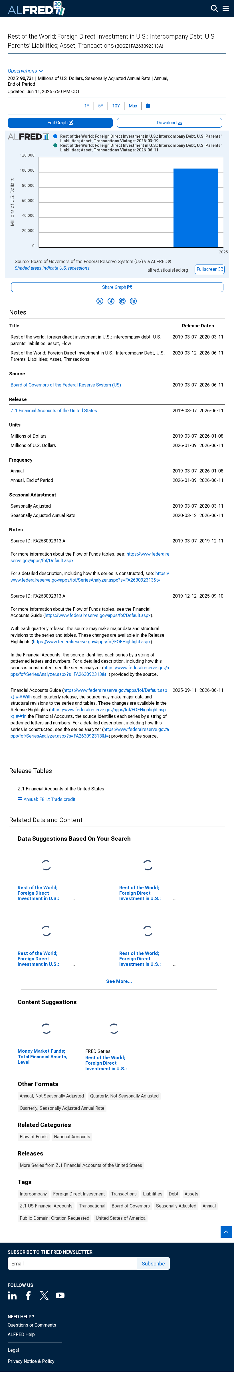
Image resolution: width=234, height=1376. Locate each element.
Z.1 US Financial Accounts (46, 1206)
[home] (36, 8)
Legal (13, 1350)
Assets (191, 1194)
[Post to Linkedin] (133, 301)
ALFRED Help (21, 1334)
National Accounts (72, 1136)
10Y (116, 106)
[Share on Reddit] (122, 301)
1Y (86, 106)
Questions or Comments (32, 1325)
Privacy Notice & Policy (31, 1361)
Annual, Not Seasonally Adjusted (52, 1096)
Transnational (92, 1206)
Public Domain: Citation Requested (54, 1218)
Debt (173, 1194)
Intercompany (33, 1194)
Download (167, 122)
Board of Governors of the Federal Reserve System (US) (66, 385)
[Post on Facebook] (111, 301)
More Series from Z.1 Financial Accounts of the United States (81, 1165)
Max (133, 106)
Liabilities (152, 1194)
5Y (100, 106)
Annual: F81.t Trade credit (49, 799)
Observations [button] (23, 70)
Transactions (124, 1194)
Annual (209, 1206)
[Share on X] (99, 301)
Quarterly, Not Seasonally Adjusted (124, 1096)
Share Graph (114, 287)
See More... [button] (119, 981)
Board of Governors (131, 1206)
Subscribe (153, 1264)
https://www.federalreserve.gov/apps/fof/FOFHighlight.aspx (92, 641)
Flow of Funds (34, 1136)
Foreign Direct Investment (79, 1194)
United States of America (121, 1218)
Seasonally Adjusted (176, 1206)
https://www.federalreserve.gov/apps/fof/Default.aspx (98, 615)
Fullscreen (208, 269)
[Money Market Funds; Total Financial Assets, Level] (46, 1029)
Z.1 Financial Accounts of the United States (54, 410)
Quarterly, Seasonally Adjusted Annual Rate (62, 1108)
